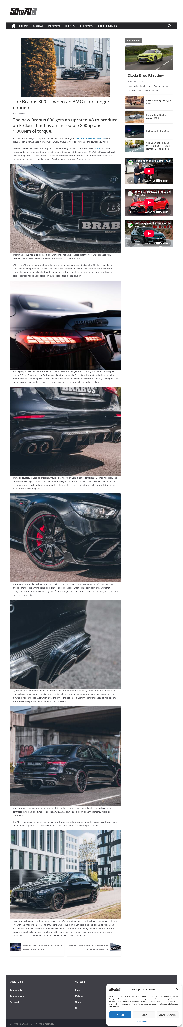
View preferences (167, 1014)
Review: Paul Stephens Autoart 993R (157, 116)
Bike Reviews (87, 26)
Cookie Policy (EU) (107, 26)
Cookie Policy (142, 1021)
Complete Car (16, 990)
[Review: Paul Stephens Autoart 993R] (134, 117)
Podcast (23, 26)
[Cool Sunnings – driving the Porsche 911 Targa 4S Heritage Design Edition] (134, 146)
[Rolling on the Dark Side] (134, 131)
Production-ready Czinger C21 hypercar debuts (88, 947)
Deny (144, 1014)
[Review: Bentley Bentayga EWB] (134, 102)
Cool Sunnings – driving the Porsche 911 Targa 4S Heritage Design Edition (158, 145)
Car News (38, 26)
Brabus (98, 148)
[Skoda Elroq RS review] (149, 57)
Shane (78, 1002)
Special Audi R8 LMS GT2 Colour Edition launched (42, 947)
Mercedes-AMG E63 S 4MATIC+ (91, 138)
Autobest (14, 1002)
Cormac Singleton (137, 81)
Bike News (70, 26)
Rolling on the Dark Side (157, 131)
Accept (120, 1014)
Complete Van (17, 996)
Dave (77, 990)
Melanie (79, 996)
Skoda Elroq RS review (146, 75)
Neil (77, 1008)
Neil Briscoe (20, 113)
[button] (177, 989)
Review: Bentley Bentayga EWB (158, 102)
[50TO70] (13, 26)
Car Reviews (54, 26)
